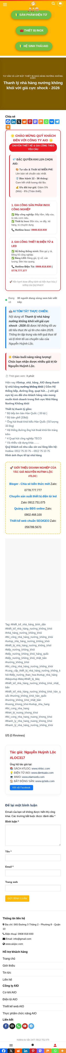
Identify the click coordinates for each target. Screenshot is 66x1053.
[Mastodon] (35, 121)
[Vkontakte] (51, 121)
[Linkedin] (13, 121)
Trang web (11, 882)
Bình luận (12, 821)
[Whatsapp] (46, 121)
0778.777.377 (19, 270)
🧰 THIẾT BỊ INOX (31, 30)
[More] (8, 127)
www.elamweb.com (33, 776)
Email (9, 866)
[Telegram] (57, 121)
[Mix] (40, 121)
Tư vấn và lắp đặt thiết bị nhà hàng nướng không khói (33, 77)
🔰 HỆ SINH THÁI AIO (33, 46)
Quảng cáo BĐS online (29, 508)
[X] (19, 121)
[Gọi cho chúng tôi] (18, 1026)
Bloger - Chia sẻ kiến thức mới (29, 483)
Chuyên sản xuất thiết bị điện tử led (33, 496)
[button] (5, 4)
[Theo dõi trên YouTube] (25, 1026)
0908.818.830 (39, 229)
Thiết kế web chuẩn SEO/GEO (29, 520)
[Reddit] (24, 121)
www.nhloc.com (41, 768)
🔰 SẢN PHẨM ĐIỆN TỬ (31, 14)
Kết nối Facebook (21, 787)
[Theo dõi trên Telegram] (31, 1026)
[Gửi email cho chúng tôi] (12, 1026)
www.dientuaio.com (42, 772)
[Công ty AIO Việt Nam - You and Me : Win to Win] (33, 6)
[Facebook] (8, 121)
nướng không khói (31, 386)
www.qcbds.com (45, 781)
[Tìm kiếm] (53, 3)
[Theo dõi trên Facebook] (6, 1026)
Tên (8, 851)
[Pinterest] (29, 121)
